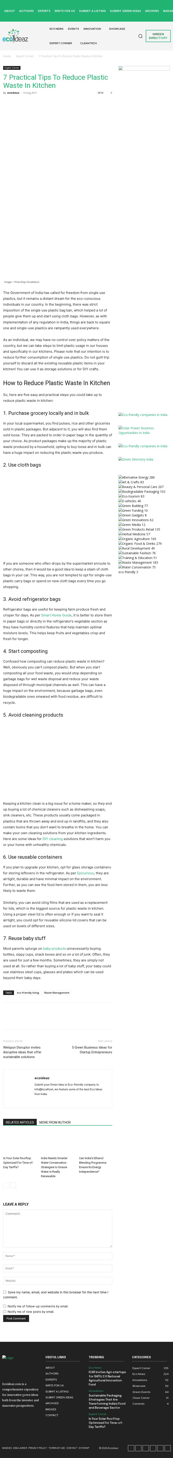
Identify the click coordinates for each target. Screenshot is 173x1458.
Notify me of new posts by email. (31, 1311)
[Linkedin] (144, 6)
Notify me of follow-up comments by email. (38, 1306)
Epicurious (85, 873)
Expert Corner (25, 56)
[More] (49, 102)
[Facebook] (93, 6)
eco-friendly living (28, 992)
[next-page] (13, 1185)
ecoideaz (13, 92)
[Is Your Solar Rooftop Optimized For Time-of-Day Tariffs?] (19, 1143)
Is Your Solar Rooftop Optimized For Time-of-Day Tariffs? (18, 1162)
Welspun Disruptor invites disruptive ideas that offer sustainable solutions (22, 1052)
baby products (54, 948)
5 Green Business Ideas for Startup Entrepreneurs (92, 1049)
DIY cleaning (53, 839)
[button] (140, 36)
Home (7, 56)
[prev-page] (6, 1185)
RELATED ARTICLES (20, 1122)
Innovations (96, 1390)
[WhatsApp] (38, 102)
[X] (93, 16)
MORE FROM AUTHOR (55, 1122)
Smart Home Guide (56, 615)
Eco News (95, 1367)
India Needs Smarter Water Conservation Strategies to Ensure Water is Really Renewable (54, 1167)
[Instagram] (103, 6)
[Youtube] (167, 16)
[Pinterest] (154, 6)
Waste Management (56, 992)
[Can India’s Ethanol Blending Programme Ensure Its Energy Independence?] (95, 1143)
